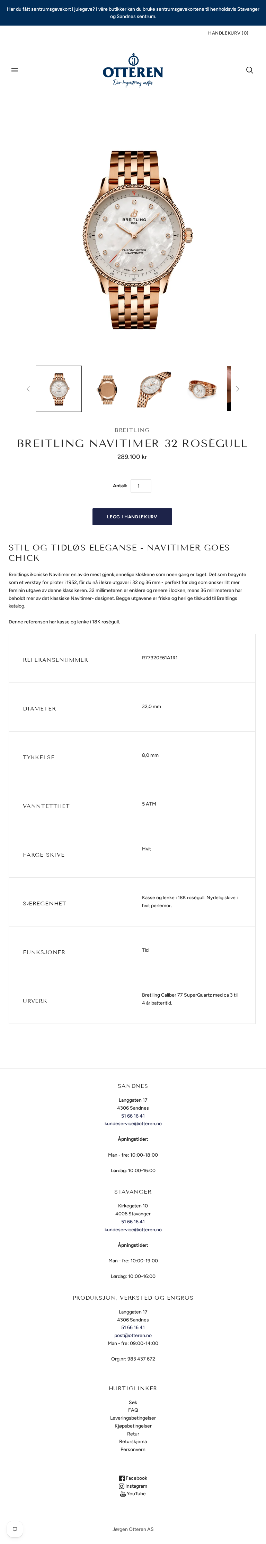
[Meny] (14, 70)
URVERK (35, 1001)
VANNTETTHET (46, 806)
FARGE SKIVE (44, 854)
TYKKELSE (38, 757)
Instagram (135, 1486)
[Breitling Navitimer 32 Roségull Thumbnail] (59, 389)
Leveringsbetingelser (133, 1418)
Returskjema (133, 1441)
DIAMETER (39, 708)
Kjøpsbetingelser (133, 1426)
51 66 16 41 (133, 1116)
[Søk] (250, 70)
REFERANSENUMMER (55, 660)
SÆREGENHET (44, 903)
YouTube (136, 1494)
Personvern (133, 1449)
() (228, 33)
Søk (133, 1402)
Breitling (132, 430)
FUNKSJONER (44, 952)
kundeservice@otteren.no (133, 1124)
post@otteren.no (133, 1335)
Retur (133, 1434)
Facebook (136, 1478)
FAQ (133, 1410)
